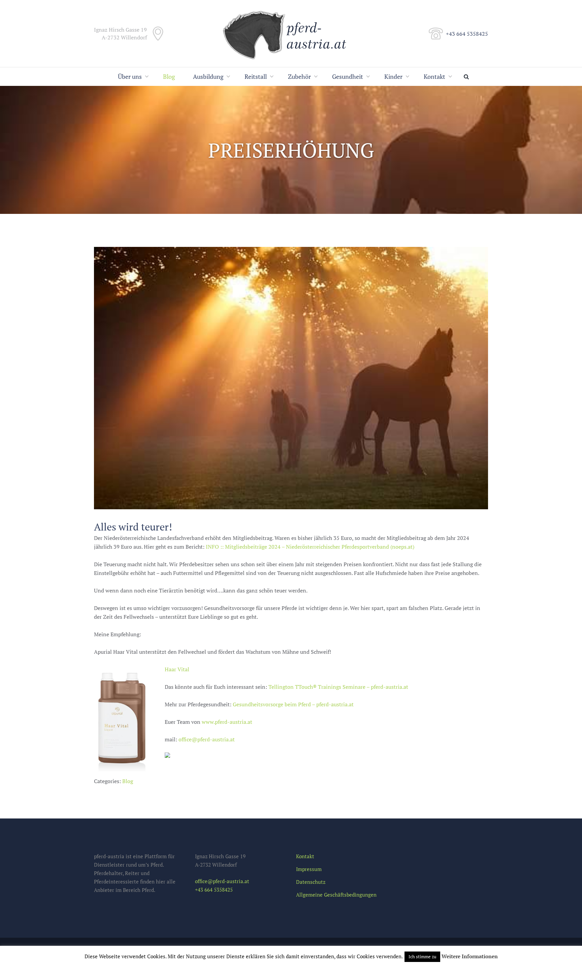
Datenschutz (310, 881)
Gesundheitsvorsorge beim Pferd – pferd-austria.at (293, 704)
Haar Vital (177, 669)
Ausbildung (208, 76)
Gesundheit (347, 76)
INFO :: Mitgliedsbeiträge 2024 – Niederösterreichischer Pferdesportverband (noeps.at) (310, 546)
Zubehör (299, 76)
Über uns (130, 76)
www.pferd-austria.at (227, 722)
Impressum (309, 869)
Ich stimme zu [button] (422, 957)
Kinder (393, 76)
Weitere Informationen (470, 956)
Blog (169, 76)
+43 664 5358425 (467, 33)
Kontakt (434, 76)
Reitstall (256, 76)
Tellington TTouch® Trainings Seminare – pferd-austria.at (338, 686)
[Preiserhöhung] (291, 378)
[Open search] (467, 76)
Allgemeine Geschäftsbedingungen (336, 894)
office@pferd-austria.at (207, 739)
